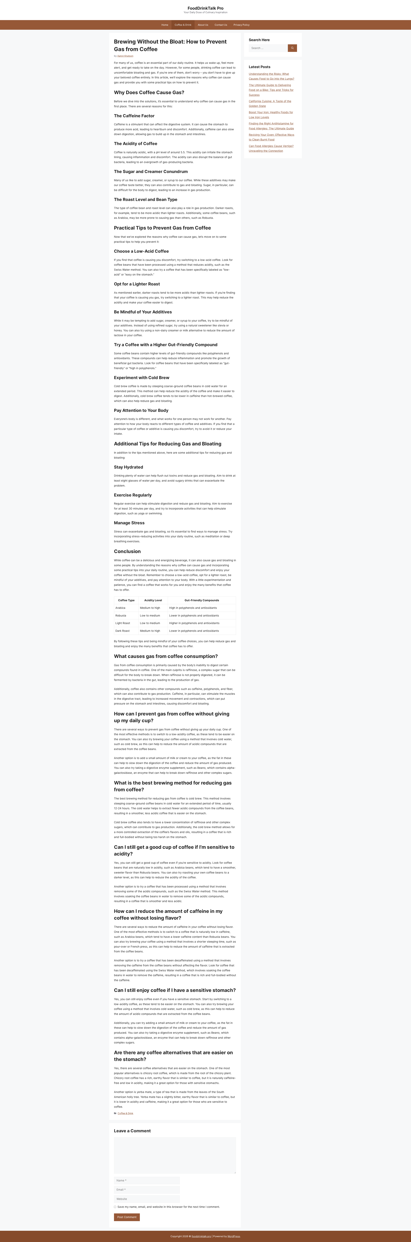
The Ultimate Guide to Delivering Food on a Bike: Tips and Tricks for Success (271, 90)
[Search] (292, 48)
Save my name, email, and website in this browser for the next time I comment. (169, 1206)
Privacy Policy (241, 24)
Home (165, 24)
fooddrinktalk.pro (201, 1236)
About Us (203, 24)
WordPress (233, 1236)
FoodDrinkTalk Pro (205, 8)
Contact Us (221, 24)
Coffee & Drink (183, 24)
